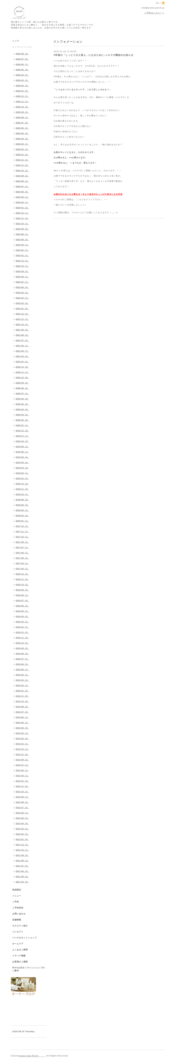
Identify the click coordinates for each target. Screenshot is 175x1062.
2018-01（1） (22, 521)
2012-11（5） (22, 786)
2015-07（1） (22, 659)
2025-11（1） (22, 102)
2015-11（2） (22, 638)
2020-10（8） (22, 378)
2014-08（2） (22, 707)
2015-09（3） (22, 648)
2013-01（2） (22, 781)
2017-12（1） (22, 526)
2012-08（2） (22, 802)
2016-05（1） (22, 611)
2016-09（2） (22, 590)
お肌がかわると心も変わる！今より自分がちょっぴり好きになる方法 (88, 194)
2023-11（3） (22, 218)
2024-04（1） (22, 202)
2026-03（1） (22, 80)
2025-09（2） (22, 112)
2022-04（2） (22, 293)
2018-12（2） (22, 484)
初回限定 (16, 890)
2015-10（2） (22, 643)
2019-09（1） (22, 447)
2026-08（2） (22, 54)
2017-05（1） (22, 558)
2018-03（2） (22, 516)
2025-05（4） (22, 133)
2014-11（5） (22, 696)
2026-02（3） (22, 86)
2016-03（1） (22, 622)
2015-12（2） (22, 632)
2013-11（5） (22, 754)
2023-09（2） (22, 229)
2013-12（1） (22, 749)
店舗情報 (16, 920)
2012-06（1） (22, 813)
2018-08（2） (22, 500)
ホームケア (17, 943)
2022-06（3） (22, 287)
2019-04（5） (22, 462)
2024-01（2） (22, 208)
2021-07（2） (22, 340)
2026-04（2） (22, 75)
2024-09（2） (22, 176)
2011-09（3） (22, 855)
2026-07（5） (22, 59)
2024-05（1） (22, 197)
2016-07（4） (22, 600)
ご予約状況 (17, 908)
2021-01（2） (22, 362)
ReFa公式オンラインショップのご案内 (28, 969)
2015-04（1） (22, 675)
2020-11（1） (22, 372)
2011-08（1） (22, 861)
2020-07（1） (22, 393)
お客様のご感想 (20, 961)
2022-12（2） (22, 261)
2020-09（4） (22, 383)
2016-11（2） (22, 579)
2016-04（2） (22, 616)
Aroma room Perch (31, 1056)
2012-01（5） (22, 839)
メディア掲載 (19, 955)
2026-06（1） (22, 64)
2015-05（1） (22, 670)
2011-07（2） (22, 866)
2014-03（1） (22, 733)
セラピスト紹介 (20, 925)
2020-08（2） (22, 388)
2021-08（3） (22, 335)
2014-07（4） (22, 712)
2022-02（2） (22, 303)
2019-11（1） (22, 436)
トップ (15, 41)
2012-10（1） (22, 792)
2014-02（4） (22, 739)
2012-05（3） (22, 818)
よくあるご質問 (20, 949)
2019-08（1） (22, 452)
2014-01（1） (22, 744)
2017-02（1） (22, 569)
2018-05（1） (22, 510)
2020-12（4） (22, 367)
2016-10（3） (22, 585)
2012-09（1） (22, 797)
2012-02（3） (22, 834)
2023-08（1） (22, 234)
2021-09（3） (22, 330)
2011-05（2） (22, 877)
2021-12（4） (22, 314)
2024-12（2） (22, 160)
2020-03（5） (22, 415)
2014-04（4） (22, 728)
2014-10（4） (22, 701)
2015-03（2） (22, 680)
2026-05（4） (22, 70)
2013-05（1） (22, 770)
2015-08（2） (22, 654)
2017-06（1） (22, 553)
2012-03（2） (22, 829)
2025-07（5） (22, 123)
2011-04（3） (22, 882)
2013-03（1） (22, 776)
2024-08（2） (22, 181)
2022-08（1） (22, 277)
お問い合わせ (19, 914)
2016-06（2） (22, 606)
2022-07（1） (22, 282)
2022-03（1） (22, 298)
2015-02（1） (22, 685)
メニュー (16, 896)
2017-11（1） (22, 531)
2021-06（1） (22, 346)
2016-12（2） (22, 574)
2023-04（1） (22, 245)
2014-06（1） (22, 717)
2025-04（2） (22, 139)
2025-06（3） (22, 128)
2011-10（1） (22, 850)
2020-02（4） (22, 420)
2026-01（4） (22, 91)
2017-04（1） (22, 563)
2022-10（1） (22, 266)
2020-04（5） (22, 409)
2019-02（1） (22, 473)
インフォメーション (22, 47)
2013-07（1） (22, 765)
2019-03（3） (22, 468)
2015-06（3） (22, 664)
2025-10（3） (22, 107)
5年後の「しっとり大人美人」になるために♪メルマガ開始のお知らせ (93, 55)
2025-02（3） (22, 149)
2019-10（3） (22, 441)
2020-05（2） (22, 404)
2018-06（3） (22, 505)
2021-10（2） (22, 324)
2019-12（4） (22, 431)
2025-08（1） (22, 117)
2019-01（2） (22, 478)
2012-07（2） (22, 808)
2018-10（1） (22, 494)
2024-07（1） (22, 186)
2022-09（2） (22, 271)
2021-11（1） (22, 319)
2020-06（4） (22, 399)
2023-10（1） (22, 224)
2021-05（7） (22, 351)
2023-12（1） (22, 213)
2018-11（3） (22, 489)
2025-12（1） (22, 96)
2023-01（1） (22, 255)
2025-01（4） (22, 155)
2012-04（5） (22, 823)
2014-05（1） (22, 723)
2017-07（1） (22, 547)
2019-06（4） (22, 457)
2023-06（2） (22, 240)
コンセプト (17, 931)
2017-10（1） (22, 537)
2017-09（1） (22, 542)
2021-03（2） (22, 356)
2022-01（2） (22, 309)
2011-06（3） (22, 871)
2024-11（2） (22, 165)
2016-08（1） (22, 595)
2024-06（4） (22, 192)
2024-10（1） (22, 171)
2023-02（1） (22, 250)
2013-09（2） (22, 760)
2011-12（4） (22, 845)
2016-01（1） (22, 627)
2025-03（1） (22, 144)
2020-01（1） (22, 425)
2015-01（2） (22, 691)
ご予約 (15, 902)
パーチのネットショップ (24, 937)
